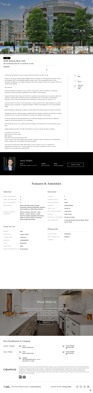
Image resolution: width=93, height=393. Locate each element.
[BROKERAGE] (88, 386)
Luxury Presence (36, 386)
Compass (55, 366)
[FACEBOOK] (77, 386)
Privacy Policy (67, 386)
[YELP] (84, 386)
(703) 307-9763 (45, 165)
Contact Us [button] (46, 322)
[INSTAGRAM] (81, 386)
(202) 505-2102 (70, 347)
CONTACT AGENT (75, 164)
